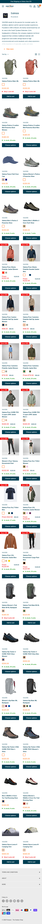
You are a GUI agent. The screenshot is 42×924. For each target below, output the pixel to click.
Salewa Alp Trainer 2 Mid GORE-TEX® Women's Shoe (31, 749)
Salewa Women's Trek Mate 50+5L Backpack (9, 606)
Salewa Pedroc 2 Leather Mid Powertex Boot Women (10, 127)
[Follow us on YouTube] (14, 901)
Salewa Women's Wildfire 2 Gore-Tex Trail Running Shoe (31, 798)
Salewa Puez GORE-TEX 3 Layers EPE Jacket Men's (31, 414)
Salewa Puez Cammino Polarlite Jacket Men (31, 367)
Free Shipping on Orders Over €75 (21, 1)
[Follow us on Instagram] (10, 901)
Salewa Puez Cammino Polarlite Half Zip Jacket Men (31, 319)
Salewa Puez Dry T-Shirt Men (10, 509)
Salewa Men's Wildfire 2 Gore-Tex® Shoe (31, 222)
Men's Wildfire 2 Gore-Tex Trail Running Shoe (10, 797)
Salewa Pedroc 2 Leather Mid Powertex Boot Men (31, 126)
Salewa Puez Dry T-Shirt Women (31, 462)
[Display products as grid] (36, 54)
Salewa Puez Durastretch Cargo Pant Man (31, 557)
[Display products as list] (39, 54)
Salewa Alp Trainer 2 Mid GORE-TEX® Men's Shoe (10, 749)
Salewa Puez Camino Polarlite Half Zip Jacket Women (10, 319)
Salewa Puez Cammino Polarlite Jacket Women (10, 367)
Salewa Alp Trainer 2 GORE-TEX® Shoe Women (9, 654)
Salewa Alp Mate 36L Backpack (30, 702)
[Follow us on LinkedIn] (22, 901)
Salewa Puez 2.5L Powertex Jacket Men (9, 556)
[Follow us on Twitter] (7, 901)
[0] (38, 6)
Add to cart (10, 96)
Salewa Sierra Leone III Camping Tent (30, 846)
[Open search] (31, 6)
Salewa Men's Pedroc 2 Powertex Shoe (10, 222)
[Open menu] (3, 6)
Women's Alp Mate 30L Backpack (9, 702)
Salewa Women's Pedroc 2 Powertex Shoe (31, 175)
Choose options (10, 145)
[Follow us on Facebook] (3, 901)
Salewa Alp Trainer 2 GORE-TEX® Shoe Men (31, 653)
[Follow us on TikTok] (18, 901)
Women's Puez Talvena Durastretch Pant (10, 462)
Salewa (4, 78)
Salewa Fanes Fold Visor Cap (10, 175)
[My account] (34, 6)
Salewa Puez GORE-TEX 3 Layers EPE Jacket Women (10, 414)
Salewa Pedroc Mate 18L (10, 81)
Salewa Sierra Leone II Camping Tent (9, 846)
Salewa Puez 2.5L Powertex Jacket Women (31, 509)
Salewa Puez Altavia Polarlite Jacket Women (10, 268)
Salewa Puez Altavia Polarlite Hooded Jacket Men (31, 269)
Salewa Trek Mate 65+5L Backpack (31, 606)
